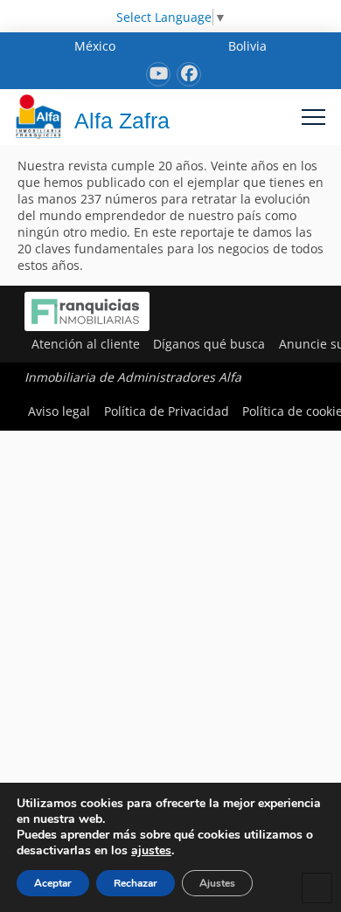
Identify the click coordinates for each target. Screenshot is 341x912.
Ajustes (217, 883)
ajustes (151, 851)
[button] (313, 116)
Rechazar (135, 883)
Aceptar (53, 883)
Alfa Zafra (122, 120)
